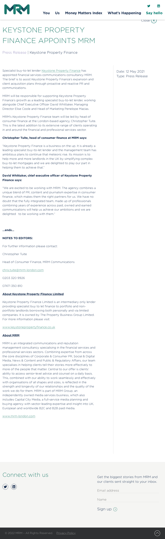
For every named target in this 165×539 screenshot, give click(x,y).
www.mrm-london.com (18, 416)
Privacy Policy (66, 532)
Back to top (157, 533)
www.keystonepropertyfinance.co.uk (28, 327)
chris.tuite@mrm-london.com (23, 270)
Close (145, 20)
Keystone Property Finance (61, 70)
